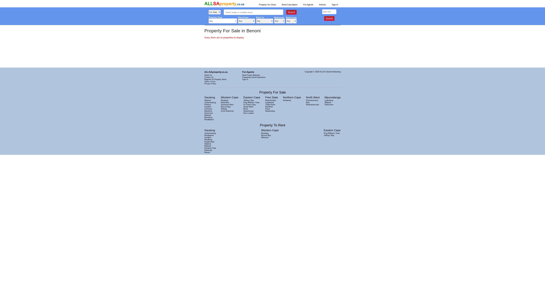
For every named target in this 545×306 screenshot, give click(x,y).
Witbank (328, 102)
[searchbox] (254, 12)
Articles (322, 4)
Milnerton (265, 137)
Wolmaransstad (312, 105)
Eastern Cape (251, 97)
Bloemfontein (270, 100)
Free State (271, 97)
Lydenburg (329, 100)
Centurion (208, 109)
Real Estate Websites (251, 75)
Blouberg (224, 100)
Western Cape (229, 97)
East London (248, 113)
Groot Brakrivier (227, 111)
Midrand (207, 115)
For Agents (308, 4)
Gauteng (209, 97)
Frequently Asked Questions (254, 77)
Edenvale (208, 150)
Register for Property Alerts (215, 79)
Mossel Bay (226, 107)
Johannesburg (210, 102)
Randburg (208, 140)
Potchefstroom (312, 100)
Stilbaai (224, 109)
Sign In (335, 4)
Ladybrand (269, 102)
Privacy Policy (210, 84)
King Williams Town (251, 102)
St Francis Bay (249, 105)
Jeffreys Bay (248, 100)
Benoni (207, 152)
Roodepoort (209, 119)
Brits (308, 102)
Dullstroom (329, 105)
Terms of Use (209, 81)
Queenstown (248, 111)
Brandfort (269, 107)
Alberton (207, 100)
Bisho (245, 109)
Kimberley (287, 100)
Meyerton (208, 111)
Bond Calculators (290, 4)
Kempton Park (210, 148)
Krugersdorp (209, 142)
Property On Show (267, 4)
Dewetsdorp (270, 111)
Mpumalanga (333, 97)
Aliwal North (248, 107)
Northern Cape (292, 97)
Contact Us (209, 77)
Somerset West (227, 105)
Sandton (207, 107)
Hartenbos (225, 102)
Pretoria (207, 105)
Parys (267, 109)
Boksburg (208, 117)
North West (313, 97)
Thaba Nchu (270, 105)
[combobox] (253, 12)
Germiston (208, 113)
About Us (208, 75)
